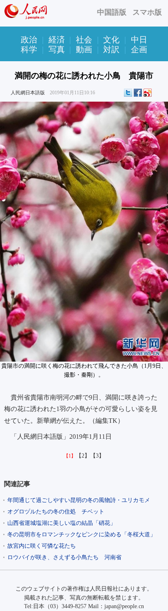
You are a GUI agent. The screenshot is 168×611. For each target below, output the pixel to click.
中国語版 (111, 12)
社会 (84, 39)
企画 (139, 49)
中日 (139, 39)
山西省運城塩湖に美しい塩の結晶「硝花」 (61, 523)
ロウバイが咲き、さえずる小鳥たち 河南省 (64, 557)
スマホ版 (147, 12)
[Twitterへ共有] (128, 93)
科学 (29, 49)
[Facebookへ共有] (138, 93)
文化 (111, 39)
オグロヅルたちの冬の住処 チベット (55, 512)
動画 (84, 49)
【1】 (70, 456)
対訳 (111, 49)
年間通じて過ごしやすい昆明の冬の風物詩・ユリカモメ (78, 500)
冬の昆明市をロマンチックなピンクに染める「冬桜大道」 (81, 534)
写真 (57, 49)
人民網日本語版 (28, 93)
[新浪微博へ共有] (148, 93)
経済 (57, 39)
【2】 (83, 456)
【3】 (97, 456)
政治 (29, 39)
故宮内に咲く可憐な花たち (41, 546)
